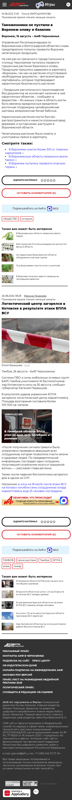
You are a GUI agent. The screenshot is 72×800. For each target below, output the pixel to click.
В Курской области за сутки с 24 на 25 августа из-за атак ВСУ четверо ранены (40, 593)
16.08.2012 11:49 (10, 13)
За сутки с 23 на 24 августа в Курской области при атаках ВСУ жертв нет (40, 614)
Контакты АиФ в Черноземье (23, 655)
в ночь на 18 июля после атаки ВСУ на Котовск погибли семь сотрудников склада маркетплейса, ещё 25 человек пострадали (34, 488)
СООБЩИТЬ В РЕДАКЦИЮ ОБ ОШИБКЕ (28, 692)
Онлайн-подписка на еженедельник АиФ (33, 670)
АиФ (27, 365)
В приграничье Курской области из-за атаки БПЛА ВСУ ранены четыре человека (39, 603)
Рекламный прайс (16, 651)
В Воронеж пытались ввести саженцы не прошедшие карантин (37, 277)
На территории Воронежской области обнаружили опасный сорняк (36, 256)
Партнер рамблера (49, 784)
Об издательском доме (20, 665)
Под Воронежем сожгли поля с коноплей (38, 265)
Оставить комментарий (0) (36, 193)
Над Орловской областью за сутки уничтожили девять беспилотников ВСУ (41, 625)
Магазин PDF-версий (17, 674)
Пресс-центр (41, 660)
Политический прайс (18, 687)
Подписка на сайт (16, 660)
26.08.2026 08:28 (11, 295)
